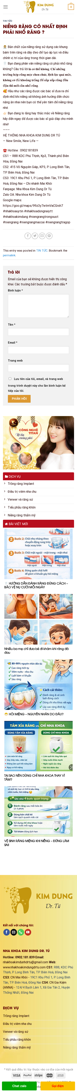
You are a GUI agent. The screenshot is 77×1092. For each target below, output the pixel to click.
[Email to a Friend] (42, 236)
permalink (9, 255)
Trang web (15, 360)
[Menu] (5, 7)
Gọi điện (58, 1086)
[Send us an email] (13, 932)
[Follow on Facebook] (6, 932)
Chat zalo (19, 1086)
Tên (11, 324)
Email (12, 342)
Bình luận (15, 290)
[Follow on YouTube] (28, 932)
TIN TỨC (7, 20)
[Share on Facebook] (27, 236)
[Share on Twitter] (35, 236)
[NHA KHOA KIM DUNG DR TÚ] (38, 7)
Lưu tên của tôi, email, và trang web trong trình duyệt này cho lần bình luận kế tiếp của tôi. (37, 385)
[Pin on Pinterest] (49, 236)
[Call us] (21, 932)
